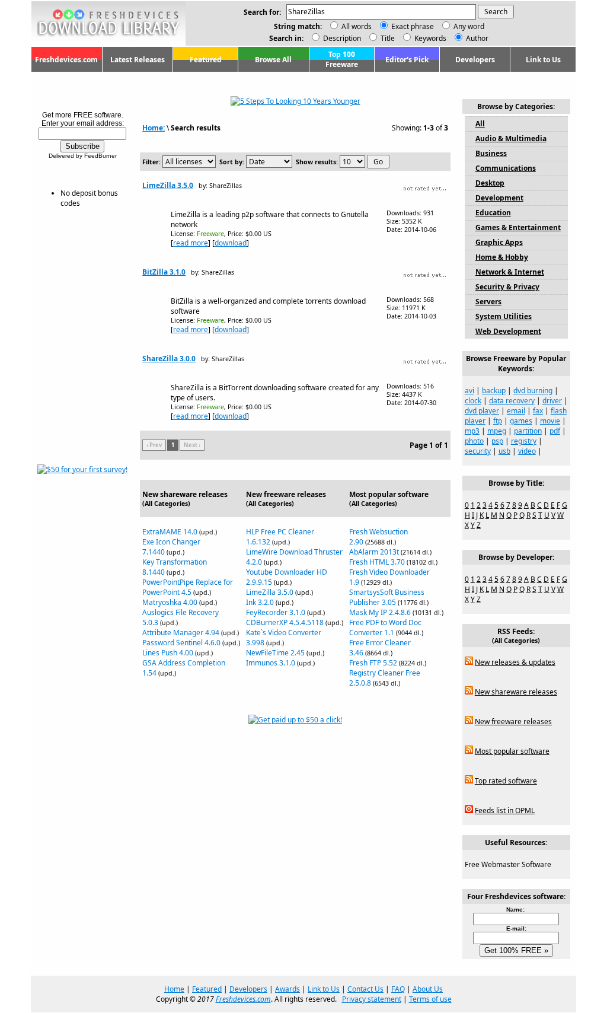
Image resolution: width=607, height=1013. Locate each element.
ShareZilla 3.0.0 (169, 358)
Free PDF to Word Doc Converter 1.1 (385, 627)
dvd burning (532, 391)
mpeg (496, 431)
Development (499, 198)
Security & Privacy (507, 287)
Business (491, 153)
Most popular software (512, 751)
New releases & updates (515, 662)
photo (474, 441)
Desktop (489, 183)
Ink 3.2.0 (260, 602)
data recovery (512, 401)
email (516, 411)
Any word (468, 26)
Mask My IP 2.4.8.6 (380, 612)
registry (523, 441)
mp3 (472, 431)
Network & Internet (509, 272)
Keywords (429, 38)
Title (387, 38)
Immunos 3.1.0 (270, 663)
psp (497, 441)
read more (190, 243)
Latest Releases (137, 60)
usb (504, 451)
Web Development (508, 331)
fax (538, 411)
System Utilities (503, 316)
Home (174, 989)
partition (528, 431)
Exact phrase (412, 26)
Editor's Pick (407, 60)
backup (494, 391)
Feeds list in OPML (505, 810)
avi (469, 391)
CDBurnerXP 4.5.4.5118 (285, 622)
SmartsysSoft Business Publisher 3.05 (386, 597)
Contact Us (365, 989)
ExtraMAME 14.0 (169, 532)
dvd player (482, 411)
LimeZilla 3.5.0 (167, 185)
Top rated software (506, 781)
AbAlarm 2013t (374, 552)
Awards (287, 989)
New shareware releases (516, 692)
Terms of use (430, 999)
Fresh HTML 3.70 (377, 562)
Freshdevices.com (66, 60)
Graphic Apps (499, 242)
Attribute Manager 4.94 (180, 632)
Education (493, 213)
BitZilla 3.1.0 (164, 272)
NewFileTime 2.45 (275, 653)
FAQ (398, 989)
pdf (555, 431)
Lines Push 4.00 (167, 653)
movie (550, 421)
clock (473, 401)
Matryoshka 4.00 (169, 602)
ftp (497, 421)
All (480, 124)
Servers (488, 302)
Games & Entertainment (518, 227)
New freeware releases (513, 721)
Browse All (273, 60)
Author (476, 38)
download (231, 243)
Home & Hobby (501, 257)
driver (552, 401)
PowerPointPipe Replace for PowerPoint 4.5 (187, 587)
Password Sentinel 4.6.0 (181, 643)
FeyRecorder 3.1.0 (275, 612)
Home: (153, 128)
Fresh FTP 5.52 (373, 663)
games (521, 421)
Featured (206, 60)
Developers (475, 60)
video (527, 451)
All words (356, 26)
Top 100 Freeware (341, 59)
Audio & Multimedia (511, 138)
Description (341, 38)
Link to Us (543, 60)
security (478, 451)
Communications (505, 168)
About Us (428, 989)
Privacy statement (371, 999)
